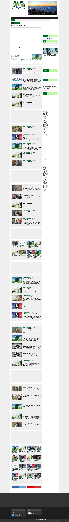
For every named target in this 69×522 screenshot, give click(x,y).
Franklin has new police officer (28, 195)
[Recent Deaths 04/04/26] (15, 253)
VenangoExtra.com (28, 68)
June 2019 (44, 179)
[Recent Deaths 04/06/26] (17, 97)
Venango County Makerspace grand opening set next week (36, 60)
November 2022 (45, 137)
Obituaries (35, 245)
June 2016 (44, 216)
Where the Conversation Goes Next (15, 470)
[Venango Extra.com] (18, 5)
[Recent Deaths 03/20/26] (22, 476)
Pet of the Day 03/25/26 (27, 423)
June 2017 (44, 203)
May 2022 (44, 143)
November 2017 (45, 198)
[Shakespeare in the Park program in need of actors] (17, 89)
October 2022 (45, 138)
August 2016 (45, 214)
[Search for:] (50, 44)
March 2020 (45, 170)
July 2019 (44, 178)
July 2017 (44, 202)
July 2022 (44, 141)
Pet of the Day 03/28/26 (27, 296)
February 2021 (45, 159)
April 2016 (44, 218)
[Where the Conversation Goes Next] (15, 467)
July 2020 (44, 166)
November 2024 (45, 113)
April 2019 (44, 181)
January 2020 (45, 172)
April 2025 (44, 108)
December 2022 (45, 136)
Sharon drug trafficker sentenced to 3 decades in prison (31, 305)
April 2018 (44, 193)
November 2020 (45, 162)
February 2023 (45, 134)
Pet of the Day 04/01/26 (27, 211)
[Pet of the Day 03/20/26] (37, 467)
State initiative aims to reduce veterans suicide (31, 345)
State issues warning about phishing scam (30, 353)
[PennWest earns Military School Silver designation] (17, 340)
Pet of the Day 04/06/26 (27, 69)
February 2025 (45, 110)
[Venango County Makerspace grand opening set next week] (37, 56)
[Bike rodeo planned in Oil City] (16, 57)
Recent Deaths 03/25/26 (22, 451)
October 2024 (45, 114)
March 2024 (45, 121)
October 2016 (45, 212)
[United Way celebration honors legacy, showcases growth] (17, 148)
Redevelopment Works (22, 245)
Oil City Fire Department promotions (37, 452)
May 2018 (44, 192)
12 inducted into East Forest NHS (14, 461)
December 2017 (45, 197)
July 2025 (44, 105)
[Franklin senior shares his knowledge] (30, 449)
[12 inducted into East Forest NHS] (15, 458)
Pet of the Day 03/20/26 (37, 469)
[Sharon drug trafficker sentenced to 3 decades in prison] (17, 308)
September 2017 (45, 200)
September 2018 (45, 188)
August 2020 (45, 165)
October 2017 (45, 199)
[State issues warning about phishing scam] (17, 356)
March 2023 (45, 133)
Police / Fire (28, 254)
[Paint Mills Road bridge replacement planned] (15, 449)
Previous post (24, 490)
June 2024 (44, 118)
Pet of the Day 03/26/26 (27, 387)
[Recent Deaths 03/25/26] (22, 449)
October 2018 (45, 187)
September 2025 (45, 103)
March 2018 (45, 194)
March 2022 (45, 145)
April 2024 (44, 120)
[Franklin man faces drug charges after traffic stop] (22, 458)
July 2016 (44, 215)
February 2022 (45, 146)
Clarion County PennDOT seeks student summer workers (31, 279)
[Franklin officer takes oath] (37, 476)
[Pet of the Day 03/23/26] (37, 458)
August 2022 (45, 140)
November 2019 (45, 174)
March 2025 (45, 109)
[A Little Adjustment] (17, 81)
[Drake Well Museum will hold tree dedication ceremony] (17, 223)
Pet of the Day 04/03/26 (27, 127)
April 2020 (44, 169)
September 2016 (45, 213)
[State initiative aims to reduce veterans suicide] (17, 348)
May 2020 (44, 168)
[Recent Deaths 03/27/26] (17, 365)
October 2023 (45, 126)
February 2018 (45, 195)
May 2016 (44, 217)
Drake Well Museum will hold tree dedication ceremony (30, 220)
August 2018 (45, 189)
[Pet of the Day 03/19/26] (30, 476)
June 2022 (44, 142)
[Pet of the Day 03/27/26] (17, 332)
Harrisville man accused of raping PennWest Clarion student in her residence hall (32, 314)
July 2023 (44, 129)
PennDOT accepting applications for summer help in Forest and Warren (32, 405)
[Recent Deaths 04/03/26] (17, 157)
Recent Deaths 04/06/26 (27, 94)
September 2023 (45, 127)
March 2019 (45, 182)
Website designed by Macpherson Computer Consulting (52, 520)
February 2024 (45, 122)
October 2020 (45, 163)
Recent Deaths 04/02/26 (27, 203)
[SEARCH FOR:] (54, 19)
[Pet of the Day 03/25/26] (17, 426)
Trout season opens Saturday (28, 187)
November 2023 (45, 125)
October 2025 (45, 102)
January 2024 (45, 123)
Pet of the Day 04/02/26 (27, 161)
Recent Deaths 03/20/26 (22, 478)
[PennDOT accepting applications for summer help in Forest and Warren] (17, 408)
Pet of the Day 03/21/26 (22, 469)
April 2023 (44, 132)
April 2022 (44, 144)
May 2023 (44, 131)
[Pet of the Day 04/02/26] (17, 165)
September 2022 (45, 139)
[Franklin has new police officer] (17, 198)
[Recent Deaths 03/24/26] (30, 458)
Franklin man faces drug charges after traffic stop (22, 461)
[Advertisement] (26, 116)
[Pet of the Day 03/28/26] (17, 300)
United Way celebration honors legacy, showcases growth (31, 145)
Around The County (29, 245)
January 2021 (45, 160)
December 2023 (45, 124)
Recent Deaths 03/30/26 (27, 288)
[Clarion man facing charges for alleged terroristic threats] (17, 139)
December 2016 (45, 210)
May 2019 (44, 180)
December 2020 (45, 161)
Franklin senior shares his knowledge (30, 452)
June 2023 (44, 130)
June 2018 (44, 191)
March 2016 (45, 219)
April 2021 (44, 157)
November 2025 (45, 101)
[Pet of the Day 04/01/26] (17, 215)
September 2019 (45, 176)
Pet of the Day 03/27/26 (27, 328)
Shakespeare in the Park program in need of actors (31, 86)
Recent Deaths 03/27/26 (27, 362)
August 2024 (45, 116)
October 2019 (45, 175)
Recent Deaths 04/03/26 (27, 153)
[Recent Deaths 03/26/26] (17, 418)
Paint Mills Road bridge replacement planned (14, 452)
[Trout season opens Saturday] (17, 190)
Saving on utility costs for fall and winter (49, 77)
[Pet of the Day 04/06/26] (17, 73)
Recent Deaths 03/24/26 (30, 460)
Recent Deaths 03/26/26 (27, 415)
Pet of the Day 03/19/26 (30, 478)
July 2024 (44, 117)
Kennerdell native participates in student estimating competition (32, 396)
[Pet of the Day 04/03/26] (17, 131)
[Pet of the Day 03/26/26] (17, 390)
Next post (29, 490)
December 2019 (45, 173)
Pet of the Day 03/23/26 (37, 460)
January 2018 (45, 196)
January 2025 (45, 111)
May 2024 (44, 119)
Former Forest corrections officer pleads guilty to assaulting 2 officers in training (15, 480)
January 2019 (45, 184)
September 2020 (45, 164)
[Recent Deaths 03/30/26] (17, 292)
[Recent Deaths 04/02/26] (17, 207)
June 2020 (44, 167)
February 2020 (45, 171)
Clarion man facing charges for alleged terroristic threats (31, 136)
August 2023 (45, 128)
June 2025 (44, 106)
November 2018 (45, 186)
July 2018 (44, 190)
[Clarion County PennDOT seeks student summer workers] (17, 282)
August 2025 (45, 104)
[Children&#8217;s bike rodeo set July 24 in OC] (26, 56)
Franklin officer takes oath (37, 478)
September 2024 (45, 115)
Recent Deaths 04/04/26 (27, 102)
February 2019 (45, 183)
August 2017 (45, 201)
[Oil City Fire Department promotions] (37, 449)
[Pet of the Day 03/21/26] (22, 467)
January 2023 (45, 135)
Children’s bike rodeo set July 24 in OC (26, 59)
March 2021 (45, 158)
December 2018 (45, 185)
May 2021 (44, 156)
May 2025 (44, 107)
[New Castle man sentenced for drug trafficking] (30, 467)
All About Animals (14, 245)
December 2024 (45, 112)
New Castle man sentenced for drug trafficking (30, 470)
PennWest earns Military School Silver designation (31, 337)
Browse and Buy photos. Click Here (50, 38)
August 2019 (45, 177)
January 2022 (45, 147)
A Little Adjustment (26, 78)
